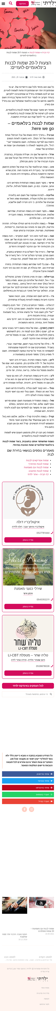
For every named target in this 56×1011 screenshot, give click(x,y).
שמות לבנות (35, 52)
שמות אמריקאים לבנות (37, 460)
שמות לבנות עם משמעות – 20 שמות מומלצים (42, 929)
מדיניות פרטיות (43, 993)
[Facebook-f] (24, 809)
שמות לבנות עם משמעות (36, 467)
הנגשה (46, 999)
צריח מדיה (45, 971)
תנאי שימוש (44, 1004)
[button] (3, 4)
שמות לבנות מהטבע (39, 471)
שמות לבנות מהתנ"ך (38, 464)
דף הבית (45, 52)
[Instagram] (31, 809)
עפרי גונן (16, 969)
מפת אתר (45, 988)
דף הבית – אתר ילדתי (38, 474)
